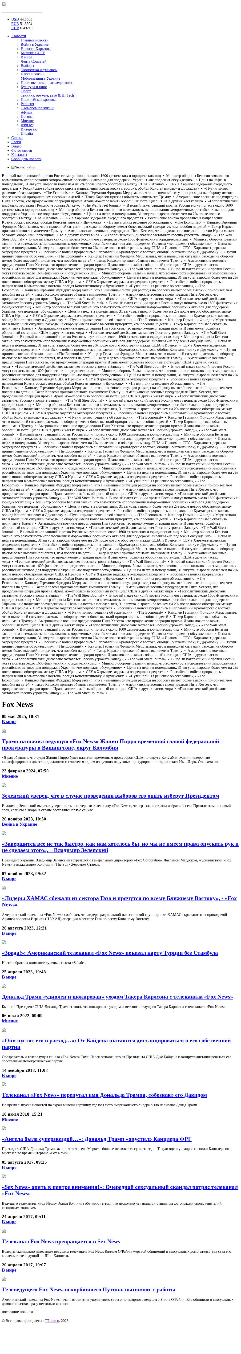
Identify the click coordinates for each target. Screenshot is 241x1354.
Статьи (17, 138)
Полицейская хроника (38, 100)
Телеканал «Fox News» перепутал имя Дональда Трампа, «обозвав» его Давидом (104, 1095)
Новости (18, 36)
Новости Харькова (36, 49)
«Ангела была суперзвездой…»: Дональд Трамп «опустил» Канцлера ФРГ (97, 1139)
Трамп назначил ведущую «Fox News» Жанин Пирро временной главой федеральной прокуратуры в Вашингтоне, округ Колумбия (110, 744)
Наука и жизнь (32, 74)
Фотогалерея (21, 150)
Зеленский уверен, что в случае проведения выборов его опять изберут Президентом (110, 796)
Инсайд (27, 133)
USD (15, 19)
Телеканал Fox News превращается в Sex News (61, 1241)
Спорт (26, 91)
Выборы (27, 66)
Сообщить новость (26, 159)
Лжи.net (27, 125)
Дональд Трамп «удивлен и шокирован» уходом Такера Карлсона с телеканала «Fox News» (117, 997)
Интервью (29, 129)
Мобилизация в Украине (40, 78)
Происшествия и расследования (46, 83)
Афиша (26, 112)
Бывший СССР (33, 53)
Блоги (16, 142)
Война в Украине (34, 44)
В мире (26, 57)
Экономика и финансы (39, 70)
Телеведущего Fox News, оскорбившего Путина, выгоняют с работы (88, 1289)
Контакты (19, 155)
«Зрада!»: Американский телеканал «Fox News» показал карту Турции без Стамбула (110, 953)
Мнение (27, 121)
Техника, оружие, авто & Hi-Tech (47, 95)
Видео (16, 146)
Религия (27, 104)
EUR (15, 24)
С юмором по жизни (37, 108)
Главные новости (34, 40)
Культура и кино (34, 87)
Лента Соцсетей (34, 61)
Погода (26, 116)
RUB (15, 28)
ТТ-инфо (52, 1321)
